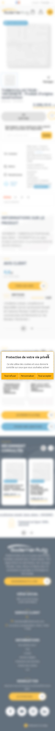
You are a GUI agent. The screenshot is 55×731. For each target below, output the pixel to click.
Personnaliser (27, 376)
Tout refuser (10, 376)
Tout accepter (44, 376)
